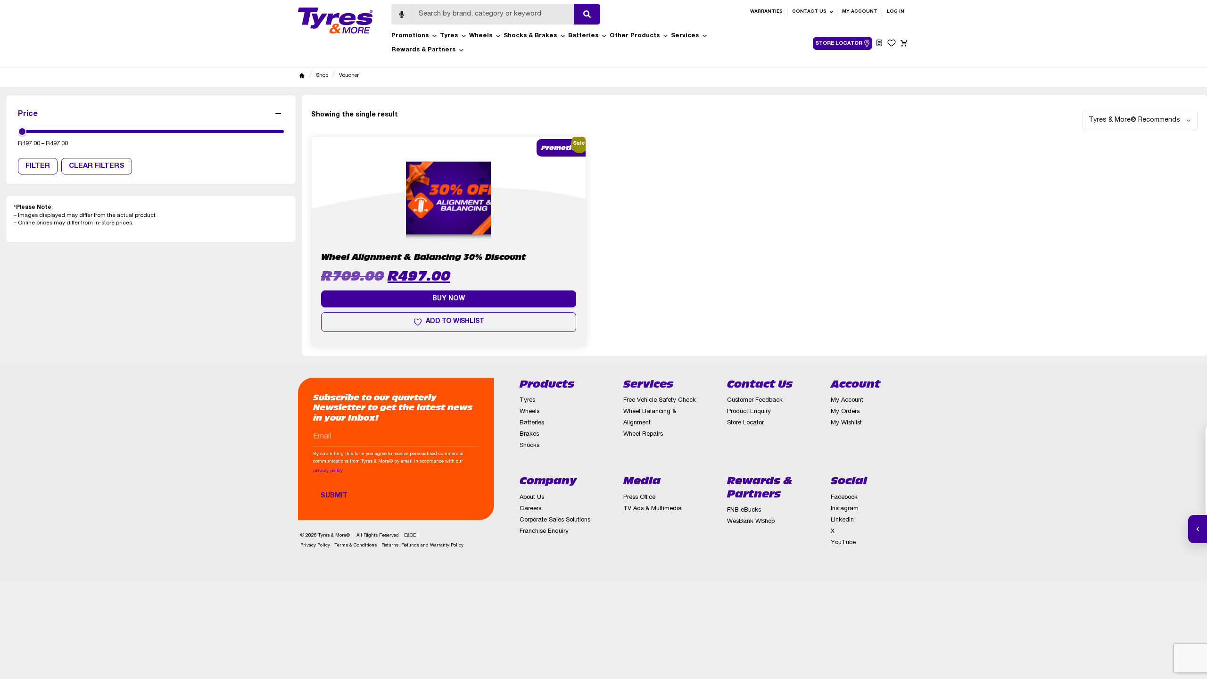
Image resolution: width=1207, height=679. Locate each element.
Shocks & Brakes (530, 36)
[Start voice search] (401, 14)
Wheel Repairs (643, 434)
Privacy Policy (315, 545)
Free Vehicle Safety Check (659, 400)
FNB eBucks (744, 510)
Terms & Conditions (356, 545)
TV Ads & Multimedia (652, 509)
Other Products (635, 36)
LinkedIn (842, 520)
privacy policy (328, 471)
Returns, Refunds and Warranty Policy (422, 545)
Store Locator (745, 423)
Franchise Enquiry (544, 532)
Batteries (583, 36)
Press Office (639, 498)
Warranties (766, 11)
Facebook (844, 498)
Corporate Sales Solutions (555, 520)
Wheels (480, 36)
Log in (895, 11)
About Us (532, 498)
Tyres (449, 36)
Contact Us (809, 11)
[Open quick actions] (1197, 529)
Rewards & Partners (423, 50)
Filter (37, 166)
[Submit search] (587, 14)
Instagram (845, 509)
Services (685, 36)
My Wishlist (846, 423)
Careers (530, 509)
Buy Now (448, 299)
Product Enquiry (749, 412)
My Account (859, 11)
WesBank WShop (751, 522)
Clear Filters (96, 166)
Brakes (529, 434)
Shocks (529, 446)
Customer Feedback (755, 400)
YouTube (843, 543)
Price (28, 114)
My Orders (845, 412)
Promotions (410, 36)
